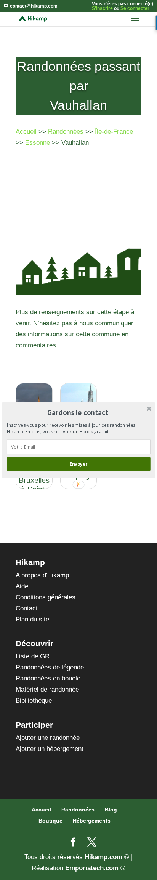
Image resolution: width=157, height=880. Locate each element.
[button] (78, 412)
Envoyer (78, 464)
